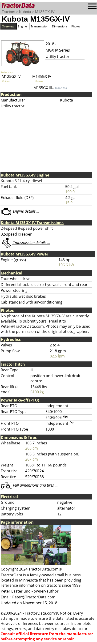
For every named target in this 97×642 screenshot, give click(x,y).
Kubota (25, 12)
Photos (75, 26)
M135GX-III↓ (50, 87)
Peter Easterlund (16, 591)
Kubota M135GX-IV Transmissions (32, 222)
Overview (8, 26)
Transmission (39, 26)
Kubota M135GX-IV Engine (25, 175)
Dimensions (60, 26)
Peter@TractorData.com (22, 326)
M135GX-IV (45, 12)
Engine (22, 26)
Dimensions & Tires (19, 437)
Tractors (8, 12)
